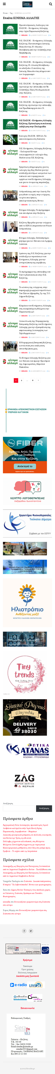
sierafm (24, 35)
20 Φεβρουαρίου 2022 (38, 267)
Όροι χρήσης (27, 969)
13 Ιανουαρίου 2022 (37, 316)
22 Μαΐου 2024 (35, 115)
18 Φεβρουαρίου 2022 (38, 282)
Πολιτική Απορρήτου (27, 972)
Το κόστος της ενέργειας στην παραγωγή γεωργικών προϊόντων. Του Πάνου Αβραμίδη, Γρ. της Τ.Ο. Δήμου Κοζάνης (35, 292)
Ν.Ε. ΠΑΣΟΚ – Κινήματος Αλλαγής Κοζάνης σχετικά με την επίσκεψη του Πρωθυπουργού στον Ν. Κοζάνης (35, 107)
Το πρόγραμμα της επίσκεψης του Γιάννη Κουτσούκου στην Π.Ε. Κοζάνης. (34, 275)
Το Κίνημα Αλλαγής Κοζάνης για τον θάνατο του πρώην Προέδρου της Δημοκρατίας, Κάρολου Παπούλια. (34, 363)
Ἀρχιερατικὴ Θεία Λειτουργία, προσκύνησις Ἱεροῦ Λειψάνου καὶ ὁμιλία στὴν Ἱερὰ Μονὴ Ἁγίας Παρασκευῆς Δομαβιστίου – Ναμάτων (25, 828)
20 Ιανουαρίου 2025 (37, 97)
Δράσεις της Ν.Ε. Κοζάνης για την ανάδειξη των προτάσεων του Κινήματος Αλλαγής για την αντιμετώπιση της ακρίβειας (35, 258)
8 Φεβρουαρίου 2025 (38, 57)
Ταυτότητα (27, 966)
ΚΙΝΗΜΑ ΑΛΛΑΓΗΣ (23, 13)
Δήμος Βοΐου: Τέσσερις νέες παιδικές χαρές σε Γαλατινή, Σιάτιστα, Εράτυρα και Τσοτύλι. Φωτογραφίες (26, 893)
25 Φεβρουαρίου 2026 (38, 35)
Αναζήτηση (8, 803)
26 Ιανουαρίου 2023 (37, 131)
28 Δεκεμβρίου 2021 (37, 371)
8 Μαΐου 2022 (35, 143)
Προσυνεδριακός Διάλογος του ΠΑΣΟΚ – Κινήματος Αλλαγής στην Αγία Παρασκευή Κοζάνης (34, 28)
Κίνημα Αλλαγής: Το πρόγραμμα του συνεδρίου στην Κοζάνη (34, 212)
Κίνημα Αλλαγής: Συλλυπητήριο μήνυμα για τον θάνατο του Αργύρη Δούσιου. (35, 241)
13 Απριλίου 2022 (36, 217)
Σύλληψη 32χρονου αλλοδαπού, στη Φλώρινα (23, 841)
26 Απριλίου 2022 (36, 186)
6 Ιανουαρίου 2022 (37, 337)
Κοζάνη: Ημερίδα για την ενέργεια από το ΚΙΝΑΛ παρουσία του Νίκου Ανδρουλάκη (35, 225)
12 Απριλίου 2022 (36, 233)
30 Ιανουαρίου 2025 (38, 78)
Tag (11, 13)
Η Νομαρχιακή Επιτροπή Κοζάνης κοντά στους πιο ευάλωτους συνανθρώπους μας (35, 345)
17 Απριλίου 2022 (36, 205)
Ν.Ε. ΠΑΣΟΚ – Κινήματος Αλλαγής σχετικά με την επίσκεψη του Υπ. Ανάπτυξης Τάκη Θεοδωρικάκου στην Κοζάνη (35, 88)
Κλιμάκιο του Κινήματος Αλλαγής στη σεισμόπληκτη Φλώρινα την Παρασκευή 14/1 (35, 308)
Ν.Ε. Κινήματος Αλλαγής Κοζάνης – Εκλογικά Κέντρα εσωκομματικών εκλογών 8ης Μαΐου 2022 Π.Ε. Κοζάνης (35, 153)
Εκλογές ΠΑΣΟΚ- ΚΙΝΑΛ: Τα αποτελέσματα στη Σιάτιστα (32, 138)
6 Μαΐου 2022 (35, 162)
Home (5, 13)
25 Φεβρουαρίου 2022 (38, 248)
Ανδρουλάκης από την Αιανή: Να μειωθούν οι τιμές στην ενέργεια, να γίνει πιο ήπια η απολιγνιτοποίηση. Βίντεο (34, 196)
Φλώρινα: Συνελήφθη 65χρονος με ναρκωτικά (24, 844)
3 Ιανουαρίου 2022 (37, 353)
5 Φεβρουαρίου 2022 (38, 300)
